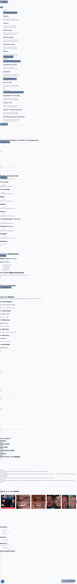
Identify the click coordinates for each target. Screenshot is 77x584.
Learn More (4, 185)
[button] (2, 581)
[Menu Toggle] (1, 7)
